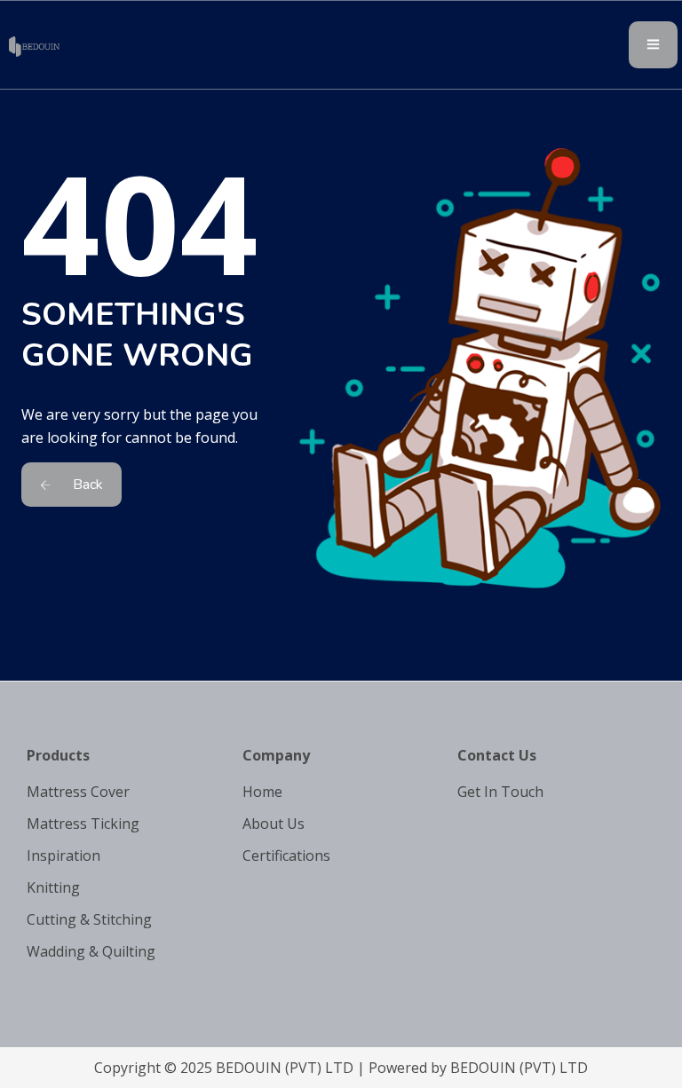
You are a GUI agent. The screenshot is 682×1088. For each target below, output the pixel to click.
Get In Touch (500, 791)
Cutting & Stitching (89, 919)
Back (86, 484)
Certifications (286, 855)
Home (262, 791)
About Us (273, 823)
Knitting (53, 887)
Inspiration (63, 855)
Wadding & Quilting (91, 951)
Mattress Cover (78, 791)
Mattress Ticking (83, 823)
